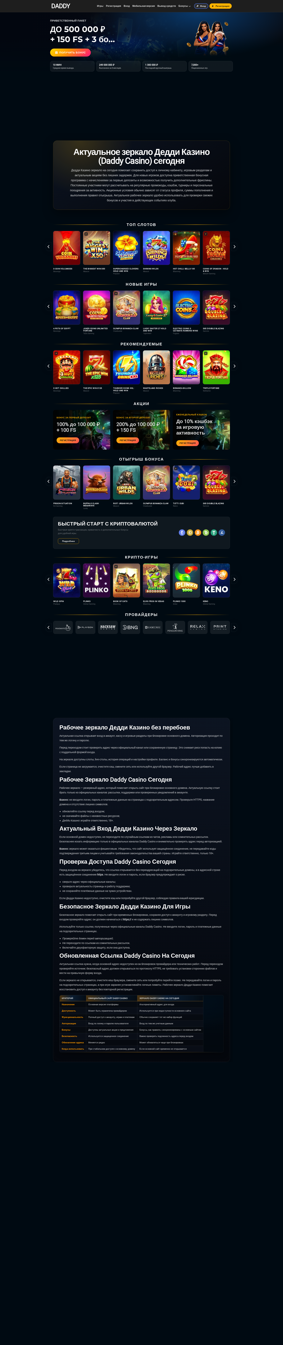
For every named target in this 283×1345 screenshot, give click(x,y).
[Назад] (49, 246)
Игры (100, 6)
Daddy (60, 6)
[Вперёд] (234, 246)
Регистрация (113, 6)
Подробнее (68, 541)
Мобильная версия (143, 6)
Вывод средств (166, 6)
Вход (127, 6)
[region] (141, 253)
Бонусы (183, 6)
